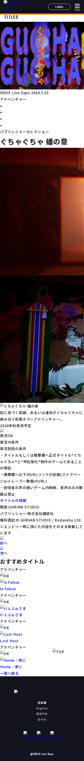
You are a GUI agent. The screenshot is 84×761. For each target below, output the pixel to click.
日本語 (42, 702)
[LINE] (55, 736)
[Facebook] (42, 736)
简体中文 (42, 713)
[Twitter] (29, 736)
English (42, 708)
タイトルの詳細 (13, 500)
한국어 (42, 719)
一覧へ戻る (9, 673)
